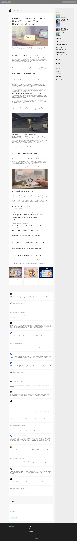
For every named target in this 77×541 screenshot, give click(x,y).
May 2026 (58, 66)
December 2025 (59, 74)
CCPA (30, 533)
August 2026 (58, 61)
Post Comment (14, 517)
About (30, 528)
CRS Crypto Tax (44, 2)
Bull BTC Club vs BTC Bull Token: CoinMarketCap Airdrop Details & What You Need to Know (46, 280)
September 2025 (59, 79)
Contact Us (31, 534)
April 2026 (58, 68)
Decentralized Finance (61, 49)
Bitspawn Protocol (21, 263)
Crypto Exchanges (60, 55)
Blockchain (59, 47)
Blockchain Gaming (60, 50)
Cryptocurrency (60, 41)
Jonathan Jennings (16, 10)
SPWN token (28, 263)
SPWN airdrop (15, 263)
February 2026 (58, 71)
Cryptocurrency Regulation (62, 42)
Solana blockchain (42, 263)
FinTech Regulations (60, 52)
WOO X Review (37, 2)
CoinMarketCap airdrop (34, 263)
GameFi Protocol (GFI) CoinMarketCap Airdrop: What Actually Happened (15, 280)
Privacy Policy (31, 531)
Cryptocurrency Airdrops (61, 44)
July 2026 (58, 63)
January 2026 (58, 73)
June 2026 (58, 65)
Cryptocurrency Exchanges (61, 54)
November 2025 (59, 76)
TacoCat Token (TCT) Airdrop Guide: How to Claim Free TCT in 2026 (30, 280)
